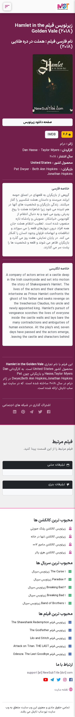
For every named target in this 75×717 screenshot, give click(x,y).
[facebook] (48, 412)
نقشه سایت (61, 690)
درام (62, 143)
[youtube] (45, 680)
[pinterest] (23, 412)
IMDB (52, 134)
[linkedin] (14, 412)
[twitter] (40, 412)
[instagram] (65, 680)
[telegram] (31, 412)
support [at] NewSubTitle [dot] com (50, 673)
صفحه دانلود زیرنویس (37, 122)
